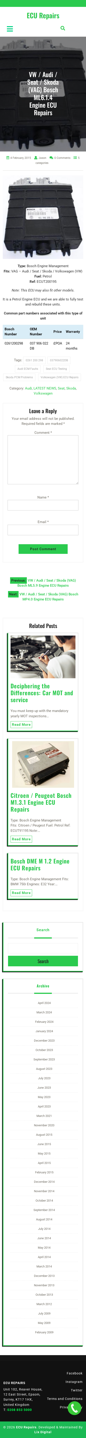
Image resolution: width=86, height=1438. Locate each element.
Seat (61, 388)
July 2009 (44, 1313)
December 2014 (44, 1181)
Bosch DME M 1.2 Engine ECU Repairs (40, 864)
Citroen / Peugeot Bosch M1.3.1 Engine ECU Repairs (41, 802)
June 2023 (44, 1087)
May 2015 (44, 1153)
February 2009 (44, 1332)
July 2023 (44, 1078)
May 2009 (44, 1323)
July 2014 (44, 1229)
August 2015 (44, 1134)
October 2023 (44, 1050)
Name (43, 497)
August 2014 (44, 1219)
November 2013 (44, 1285)
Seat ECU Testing (56, 368)
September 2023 (44, 1059)
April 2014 (44, 1257)
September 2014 (44, 1210)
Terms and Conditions (65, 1399)
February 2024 (44, 1021)
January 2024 (44, 1031)
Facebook (75, 1373)
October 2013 (44, 1294)
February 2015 (44, 1172)
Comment (43, 433)
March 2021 (44, 1116)
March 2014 (44, 1266)
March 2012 (44, 1304)
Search (43, 930)
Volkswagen (43, 393)
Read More (21, 725)
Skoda (71, 388)
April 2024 (44, 1003)
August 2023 (44, 1069)
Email (43, 522)
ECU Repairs (26, 1427)
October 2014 (44, 1200)
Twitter (77, 1390)
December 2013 (44, 1276)
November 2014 (44, 1191)
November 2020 (44, 1125)
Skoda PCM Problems (19, 377)
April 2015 (44, 1163)
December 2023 (44, 1040)
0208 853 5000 (19, 1410)
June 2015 (44, 1144)
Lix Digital (43, 1432)
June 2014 (44, 1238)
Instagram (74, 1382)
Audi (28, 388)
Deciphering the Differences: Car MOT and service (42, 692)
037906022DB (59, 360)
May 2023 (44, 1097)
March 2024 (44, 1012)
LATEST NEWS (44, 388)
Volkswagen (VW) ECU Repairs (59, 377)
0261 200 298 (34, 360)
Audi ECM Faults (27, 368)
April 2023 (44, 1106)
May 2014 (44, 1247)
